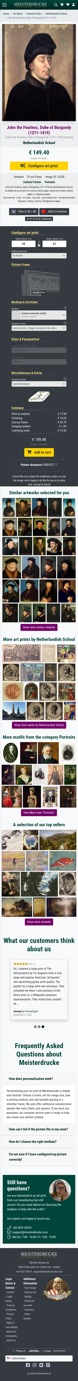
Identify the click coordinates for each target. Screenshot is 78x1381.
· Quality (27, 1296)
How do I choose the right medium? (33, 1142)
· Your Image (29, 1287)
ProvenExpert (31, 1011)
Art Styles (17, 13)
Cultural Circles (34, 13)
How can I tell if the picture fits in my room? (38, 1129)
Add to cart (41, 452)
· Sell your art (29, 1292)
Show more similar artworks (39, 627)
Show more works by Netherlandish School (39, 725)
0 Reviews (46, 218)
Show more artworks (39, 922)
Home (6, 13)
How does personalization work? (31, 1079)
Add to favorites (56, 211)
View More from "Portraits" (39, 812)
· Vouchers (28, 1309)
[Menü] (4, 5)
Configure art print (41, 165)
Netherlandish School (56, 13)
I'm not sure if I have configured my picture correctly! (38, 1157)
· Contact (9, 1292)
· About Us (10, 1340)
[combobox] (39, 255)
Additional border (19, 251)
